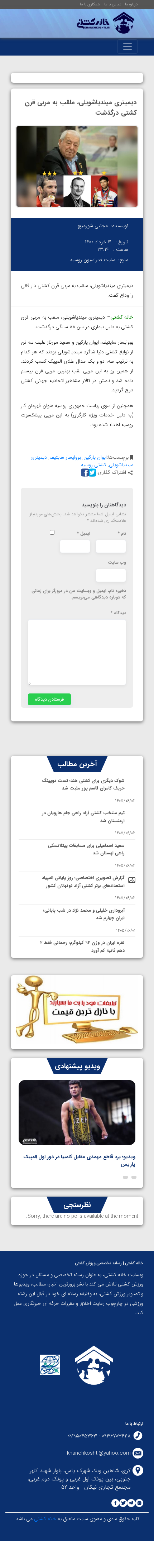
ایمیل (83, 533)
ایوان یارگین (95, 457)
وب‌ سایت (117, 562)
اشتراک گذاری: (111, 472)
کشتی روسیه (93, 465)
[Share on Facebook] (84, 472)
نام (122, 533)
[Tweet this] (91, 472)
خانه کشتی (44, 1519)
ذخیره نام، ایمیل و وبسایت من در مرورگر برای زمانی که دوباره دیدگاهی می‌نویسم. (79, 594)
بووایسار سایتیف (65, 457)
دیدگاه (118, 613)
